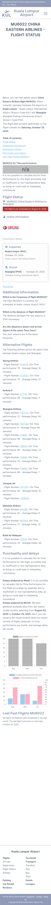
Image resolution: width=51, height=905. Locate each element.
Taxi (28, 869)
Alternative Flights (12, 149)
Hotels (29, 880)
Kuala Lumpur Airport (26, 13)
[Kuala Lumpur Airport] (6, 13)
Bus (27, 872)
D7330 (23, 394)
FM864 (23, 446)
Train (28, 876)
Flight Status (9, 141)
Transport (31, 861)
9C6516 (24, 364)
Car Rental (8, 884)
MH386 (24, 509)
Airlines (6, 872)
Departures (8, 865)
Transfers (30, 865)
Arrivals (6, 861)
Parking (7, 880)
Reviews (7, 887)
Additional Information (14, 145)
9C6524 (24, 375)
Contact (39, 897)
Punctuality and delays (14, 153)
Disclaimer (30, 897)
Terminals (31, 858)
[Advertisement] (25, 67)
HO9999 (24, 498)
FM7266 (24, 424)
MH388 (24, 520)
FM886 (23, 468)
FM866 (23, 457)
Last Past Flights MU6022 (16, 156)
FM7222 (24, 412)
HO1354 (24, 487)
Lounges (30, 884)
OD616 (23, 539)
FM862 (23, 435)
